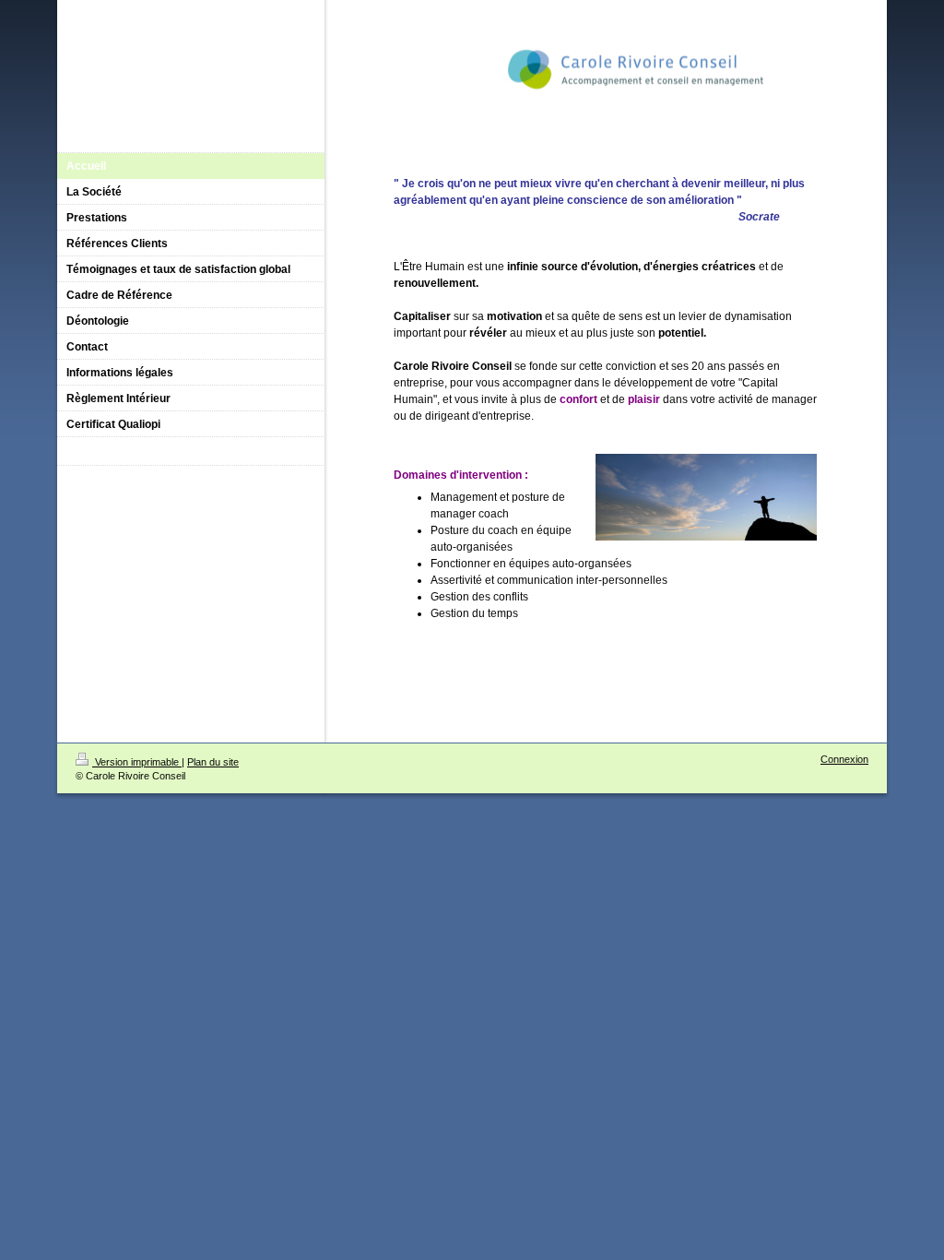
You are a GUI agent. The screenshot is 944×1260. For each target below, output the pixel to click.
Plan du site (213, 761)
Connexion (844, 759)
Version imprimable (137, 761)
